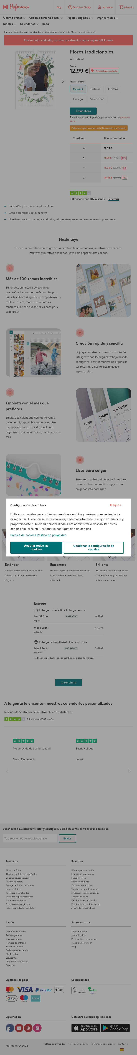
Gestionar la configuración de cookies (93, 547)
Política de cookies (23, 535)
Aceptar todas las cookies (36, 547)
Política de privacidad (51, 535)
